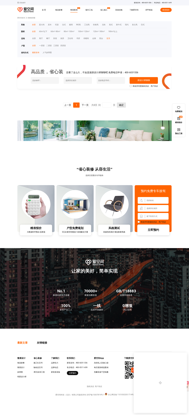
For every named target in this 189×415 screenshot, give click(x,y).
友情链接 (42, 342)
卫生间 (70, 38)
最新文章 (22, 342)
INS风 (78, 25)
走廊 (94, 38)
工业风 (87, 25)
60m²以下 (43, 31)
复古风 (134, 25)
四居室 (62, 45)
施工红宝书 (38, 363)
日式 (143, 25)
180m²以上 (112, 31)
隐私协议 (145, 86)
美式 (111, 25)
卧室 (55, 38)
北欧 (104, 25)
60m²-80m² (55, 31)
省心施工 (104, 9)
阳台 (101, 38)
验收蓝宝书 (38, 367)
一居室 (41, 45)
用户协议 (154, 86)
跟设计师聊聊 (144, 80)
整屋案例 (74, 9)
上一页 (67, 105)
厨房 (62, 38)
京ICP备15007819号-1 (95, 395)
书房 (78, 38)
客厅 (41, 38)
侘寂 (57, 25)
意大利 (41, 25)
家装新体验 (55, 372)
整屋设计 (21, 367)
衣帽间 (86, 38)
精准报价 (166, 10)
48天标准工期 (39, 372)
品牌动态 (54, 367)
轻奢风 (95, 25)
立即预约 (153, 229)
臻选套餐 (58, 10)
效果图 (20, 372)
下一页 (85, 105)
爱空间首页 (21, 18)
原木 (50, 25)
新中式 (118, 25)
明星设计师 (21, 377)
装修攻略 (119, 10)
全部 (34, 38)
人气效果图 (46, 52)
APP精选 (148, 10)
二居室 (48, 45)
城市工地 (89, 10)
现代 (127, 25)
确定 (121, 105)
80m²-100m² (69, 31)
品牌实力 (54, 363)
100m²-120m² (84, 31)
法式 (64, 25)
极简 (71, 25)
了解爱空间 (133, 10)
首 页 (44, 10)
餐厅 (48, 38)
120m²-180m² (99, 31)
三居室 (55, 45)
